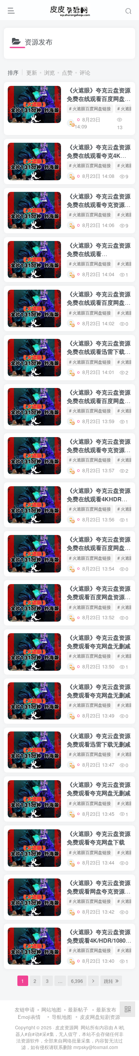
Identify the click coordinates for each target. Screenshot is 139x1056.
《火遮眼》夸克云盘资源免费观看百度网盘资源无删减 (99, 597)
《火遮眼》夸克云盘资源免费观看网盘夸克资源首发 (99, 891)
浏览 (49, 72)
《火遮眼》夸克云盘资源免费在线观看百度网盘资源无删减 (99, 98)
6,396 (77, 980)
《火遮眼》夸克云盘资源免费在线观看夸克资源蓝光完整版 (99, 204)
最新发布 (106, 1009)
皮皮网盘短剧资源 (100, 1016)
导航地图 (62, 1016)
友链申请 (25, 1009)
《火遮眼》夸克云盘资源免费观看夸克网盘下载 (99, 837)
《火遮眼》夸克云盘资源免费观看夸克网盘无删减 (99, 641)
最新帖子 (78, 1009)
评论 (85, 72)
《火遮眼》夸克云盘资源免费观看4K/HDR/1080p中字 (99, 940)
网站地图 (51, 1009)
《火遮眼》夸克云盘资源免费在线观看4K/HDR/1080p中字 (99, 254)
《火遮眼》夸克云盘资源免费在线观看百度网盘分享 (99, 302)
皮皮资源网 (66, 1027)
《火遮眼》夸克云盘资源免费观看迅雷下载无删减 (99, 739)
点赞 (67, 72)
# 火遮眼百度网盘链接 (90, 108)
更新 (31, 72)
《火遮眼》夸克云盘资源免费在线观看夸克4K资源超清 (99, 155)
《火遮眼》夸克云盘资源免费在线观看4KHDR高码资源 (99, 499)
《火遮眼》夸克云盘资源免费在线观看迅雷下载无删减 (99, 351)
